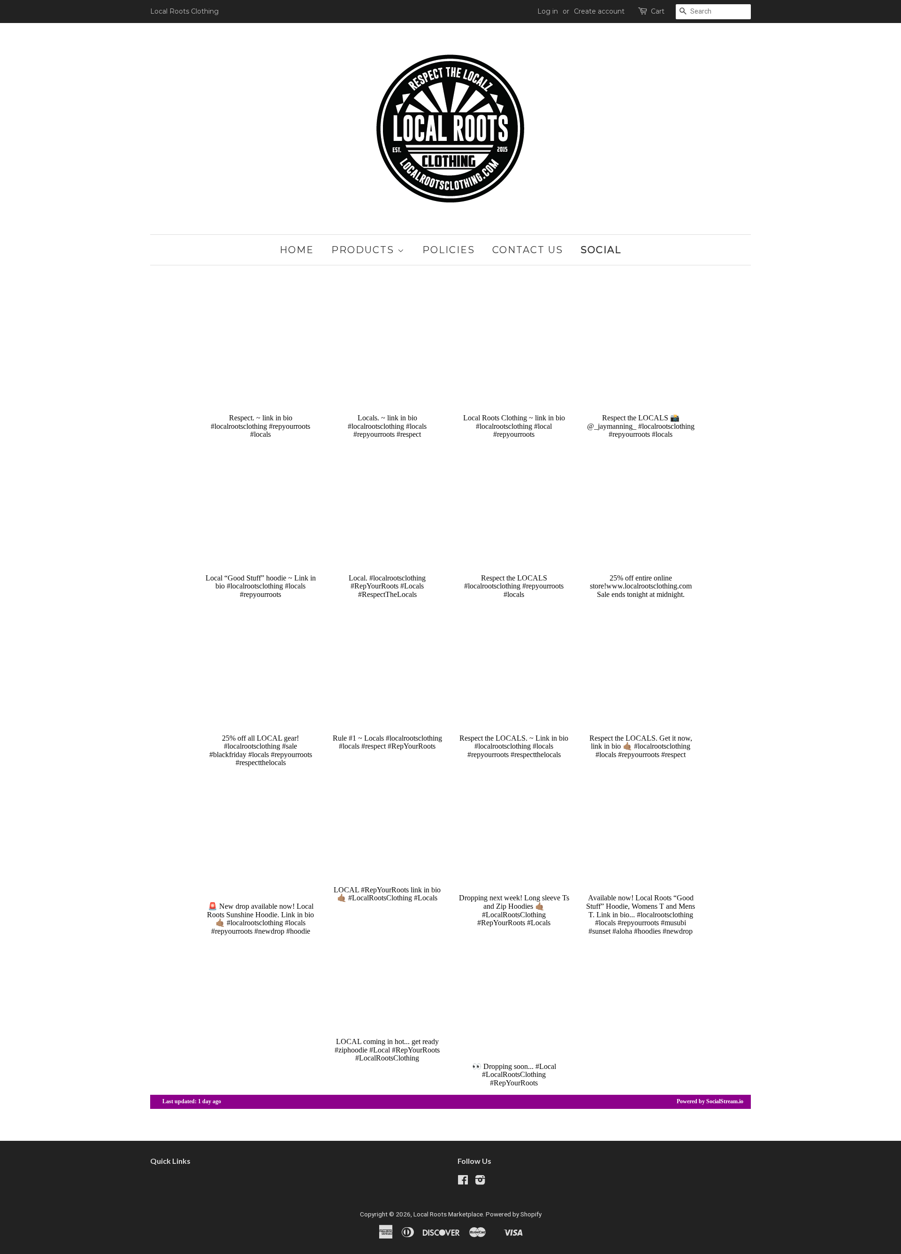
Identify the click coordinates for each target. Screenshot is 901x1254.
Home (297, 249)
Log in (547, 11)
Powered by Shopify (514, 1214)
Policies (448, 249)
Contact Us (527, 249)
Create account (599, 11)
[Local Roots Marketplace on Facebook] (463, 1181)
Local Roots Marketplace (448, 1214)
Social (600, 249)
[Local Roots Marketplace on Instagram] (480, 1181)
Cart (657, 11)
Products (364, 249)
